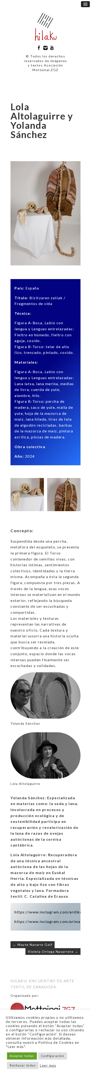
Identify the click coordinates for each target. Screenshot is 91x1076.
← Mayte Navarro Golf (32, 945)
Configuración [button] (52, 1056)
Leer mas (48, 1065)
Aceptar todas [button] (22, 1056)
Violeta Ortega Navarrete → (53, 951)
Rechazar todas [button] (23, 1065)
